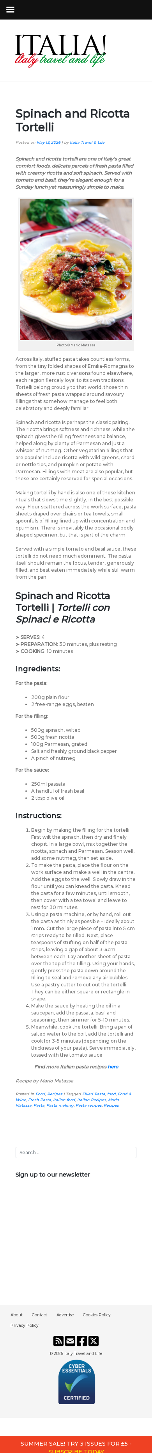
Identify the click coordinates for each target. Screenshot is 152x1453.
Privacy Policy (25, 1325)
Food (40, 1094)
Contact (39, 1315)
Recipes (54, 1094)
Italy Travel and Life (83, 1353)
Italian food (64, 1100)
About (17, 1315)
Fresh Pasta (39, 1100)
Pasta (39, 1105)
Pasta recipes (89, 1105)
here (113, 1067)
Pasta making (60, 1105)
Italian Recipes (91, 1100)
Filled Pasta (93, 1094)
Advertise (65, 1315)
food (111, 1094)
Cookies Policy (97, 1315)
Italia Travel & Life (87, 142)
